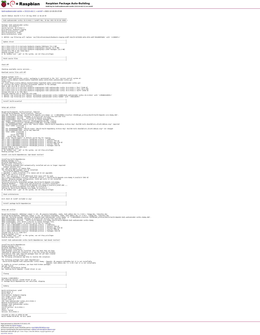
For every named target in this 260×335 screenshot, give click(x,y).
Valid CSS (10, 333)
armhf (40, 11)
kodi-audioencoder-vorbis (12, 11)
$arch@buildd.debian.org (40, 327)
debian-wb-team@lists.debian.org (43, 329)
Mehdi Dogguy (17, 325)
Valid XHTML (4, 333)
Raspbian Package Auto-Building (68, 3)
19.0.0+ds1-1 (29, 11)
